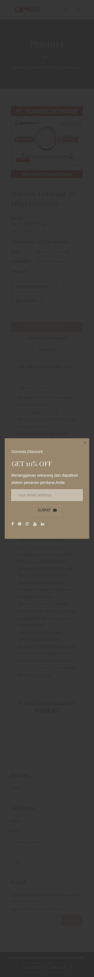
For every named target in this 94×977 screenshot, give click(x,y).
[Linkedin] (43, 524)
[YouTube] (35, 524)
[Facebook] (13, 524)
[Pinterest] (20, 524)
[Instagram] (28, 524)
